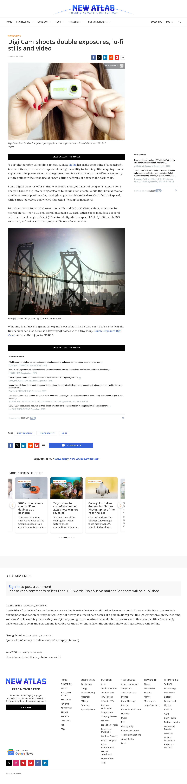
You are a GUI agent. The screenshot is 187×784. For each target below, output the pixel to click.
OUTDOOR (43, 21)
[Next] (120, 505)
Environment (170, 701)
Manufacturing (88, 692)
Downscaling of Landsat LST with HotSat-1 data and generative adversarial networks (154, 161)
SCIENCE (168, 684)
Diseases (168, 733)
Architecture (86, 684)
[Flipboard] (117, 57)
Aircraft (147, 684)
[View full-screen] (121, 66)
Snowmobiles (107, 758)
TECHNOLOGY (128, 679)
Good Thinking (128, 701)
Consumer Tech (128, 692)
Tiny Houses (107, 696)
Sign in (14, 586)
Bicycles (147, 692)
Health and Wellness (169, 746)
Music (124, 717)
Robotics (85, 705)
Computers (126, 688)
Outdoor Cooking (109, 736)
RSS (62, 724)
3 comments (74, 445)
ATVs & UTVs (107, 701)
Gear (103, 684)
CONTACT (66, 720)
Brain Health (170, 717)
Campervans (107, 712)
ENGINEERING (23, 21)
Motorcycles (150, 701)
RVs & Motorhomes (107, 746)
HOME (9, 21)
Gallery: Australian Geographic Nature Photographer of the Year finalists (66, 507)
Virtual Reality (127, 739)
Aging (166, 713)
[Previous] (12, 505)
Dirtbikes (105, 720)
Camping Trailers (109, 716)
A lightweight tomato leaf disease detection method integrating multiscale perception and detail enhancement (54, 362)
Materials (85, 696)
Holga (72, 164)
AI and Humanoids (129, 684)
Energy (84, 688)
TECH (58, 21)
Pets (123, 722)
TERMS (64, 712)
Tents (104, 762)
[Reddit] (111, 57)
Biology (167, 696)
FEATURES (66, 699)
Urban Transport (152, 705)
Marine (147, 696)
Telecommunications (131, 734)
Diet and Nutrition (172, 722)
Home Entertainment (131, 709)
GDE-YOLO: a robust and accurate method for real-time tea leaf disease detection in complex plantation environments (59, 406)
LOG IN (169, 21)
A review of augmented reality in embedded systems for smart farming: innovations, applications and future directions (58, 370)
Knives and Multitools (106, 730)
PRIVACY (65, 716)
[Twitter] (99, 57)
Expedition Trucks (109, 724)
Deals (124, 743)
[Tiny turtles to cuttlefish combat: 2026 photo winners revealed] (31, 488)
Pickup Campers (108, 740)
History (124, 705)
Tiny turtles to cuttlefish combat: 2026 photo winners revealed (30, 507)
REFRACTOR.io (171, 679)
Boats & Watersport (106, 706)
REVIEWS (65, 703)
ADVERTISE (66, 708)
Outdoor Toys (107, 692)
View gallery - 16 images (66, 156)
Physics (167, 705)
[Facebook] (93, 57)
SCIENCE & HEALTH (97, 21)
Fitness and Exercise (169, 727)
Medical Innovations (169, 739)
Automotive (149, 688)
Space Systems (88, 709)
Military (84, 701)
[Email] (123, 57)
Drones (124, 696)
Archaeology (170, 688)
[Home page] (93, 9)
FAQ (63, 729)
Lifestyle (125, 713)
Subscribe (26, 707)
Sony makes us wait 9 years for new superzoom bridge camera (101, 507)
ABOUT (64, 688)
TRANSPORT (74, 21)
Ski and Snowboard (106, 753)
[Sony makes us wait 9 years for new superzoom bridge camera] (102, 488)
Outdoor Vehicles (109, 688)
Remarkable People (130, 730)
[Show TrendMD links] (123, 418)
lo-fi (64, 433)
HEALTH (168, 709)
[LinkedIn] (105, 57)
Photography (14, 36)
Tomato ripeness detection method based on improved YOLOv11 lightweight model (43, 377)
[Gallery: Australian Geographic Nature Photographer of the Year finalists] (67, 488)
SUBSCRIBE (156, 21)
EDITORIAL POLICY (66, 694)
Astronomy (169, 692)
